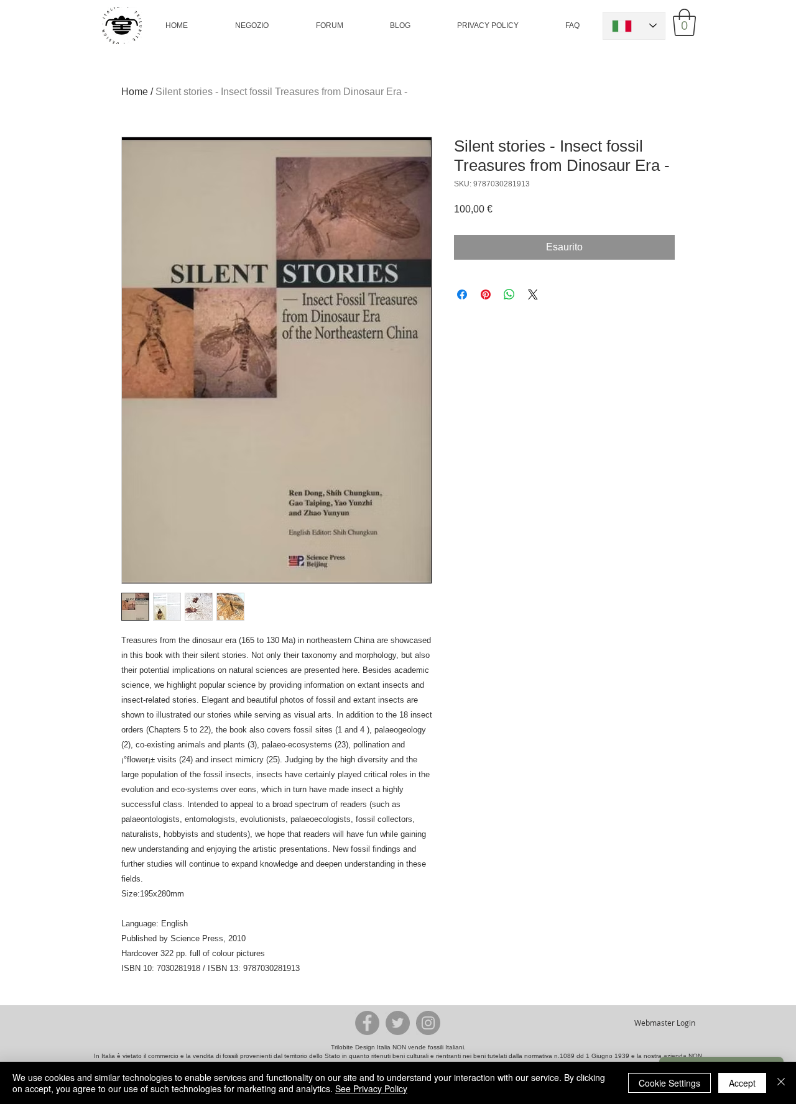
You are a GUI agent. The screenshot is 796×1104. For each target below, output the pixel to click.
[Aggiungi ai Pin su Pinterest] (485, 294)
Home (134, 91)
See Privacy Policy (371, 1088)
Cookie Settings (669, 1083)
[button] (251, 25)
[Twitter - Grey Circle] (398, 1023)
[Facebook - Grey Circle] (367, 1023)
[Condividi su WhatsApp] (509, 294)
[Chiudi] (781, 1083)
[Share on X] (532, 294)
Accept (742, 1083)
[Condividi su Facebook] (462, 294)
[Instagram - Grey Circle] (428, 1023)
